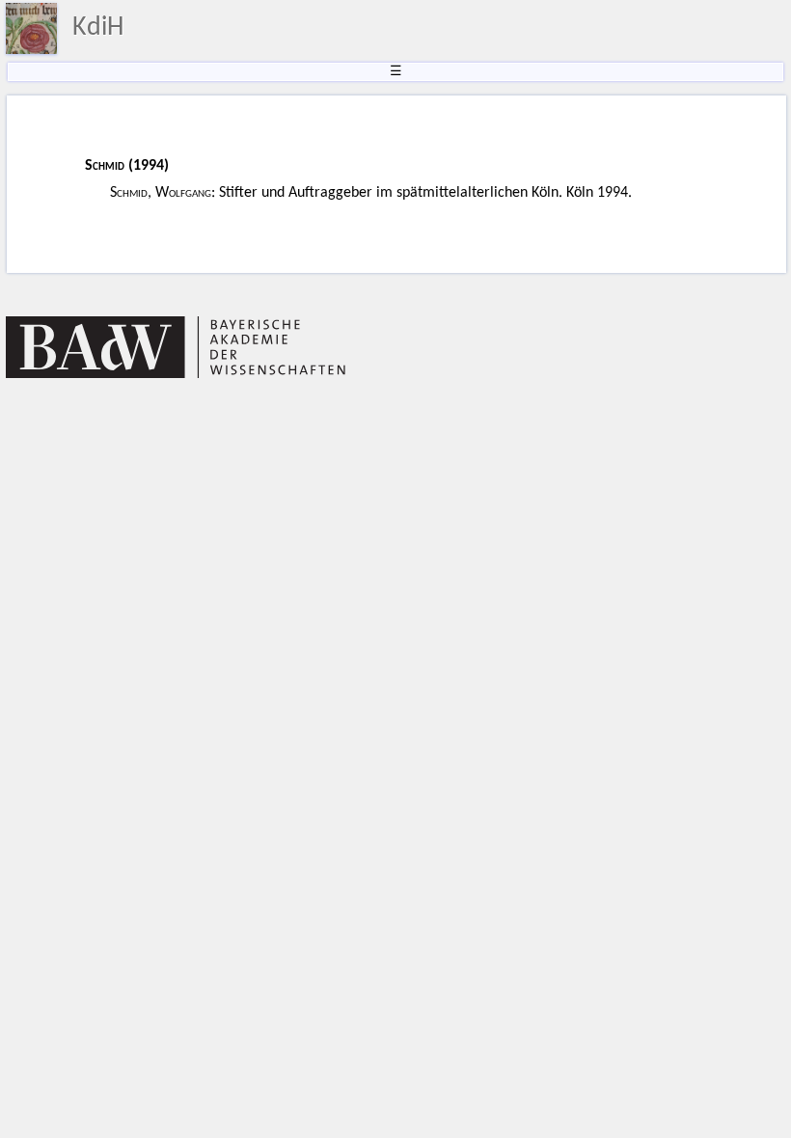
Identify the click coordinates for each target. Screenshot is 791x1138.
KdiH (97, 27)
